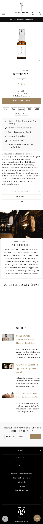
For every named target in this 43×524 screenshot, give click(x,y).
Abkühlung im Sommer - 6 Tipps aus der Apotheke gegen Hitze (27, 368)
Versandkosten (27, 96)
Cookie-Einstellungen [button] (21, 490)
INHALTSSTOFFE (21, 191)
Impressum (21, 486)
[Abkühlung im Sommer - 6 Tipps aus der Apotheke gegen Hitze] (8, 366)
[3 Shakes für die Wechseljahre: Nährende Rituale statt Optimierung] (8, 337)
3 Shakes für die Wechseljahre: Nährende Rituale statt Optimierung (26, 339)
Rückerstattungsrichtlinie (21, 478)
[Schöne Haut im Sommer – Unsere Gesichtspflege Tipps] (8, 395)
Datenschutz (21, 482)
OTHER (21, 465)
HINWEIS (21, 202)
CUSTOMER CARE (21, 458)
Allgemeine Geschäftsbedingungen (21, 474)
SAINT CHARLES (21, 70)
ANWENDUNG (21, 197)
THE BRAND (21, 450)
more (38, 358)
